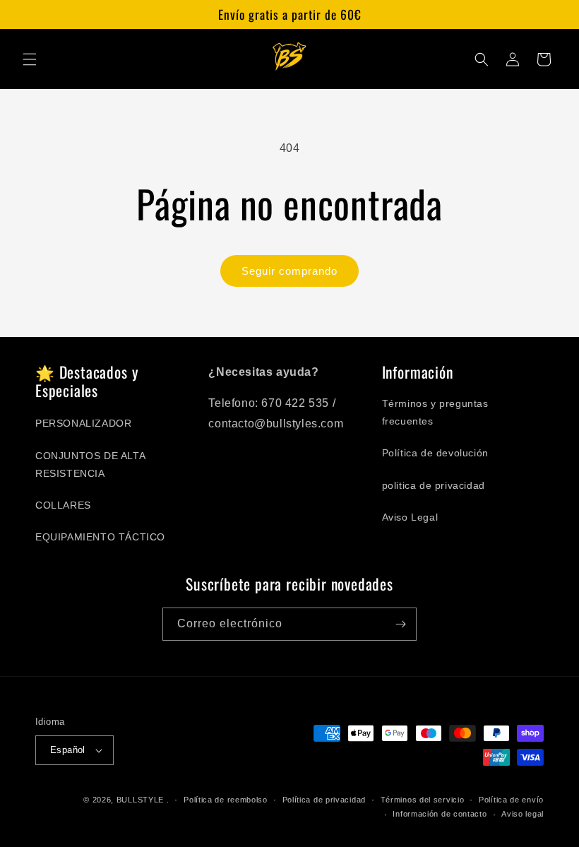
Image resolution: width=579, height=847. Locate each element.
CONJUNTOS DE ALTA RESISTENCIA (90, 464)
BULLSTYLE (140, 799)
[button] (29, 59)
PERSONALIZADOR (83, 423)
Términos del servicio (423, 799)
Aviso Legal (410, 517)
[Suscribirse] (400, 624)
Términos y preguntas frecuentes (435, 412)
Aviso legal (522, 814)
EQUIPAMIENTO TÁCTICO (100, 537)
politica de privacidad (433, 485)
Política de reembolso (226, 799)
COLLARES (63, 505)
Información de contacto (440, 814)
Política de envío (511, 799)
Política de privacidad (324, 799)
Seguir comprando (289, 271)
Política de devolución (435, 452)
